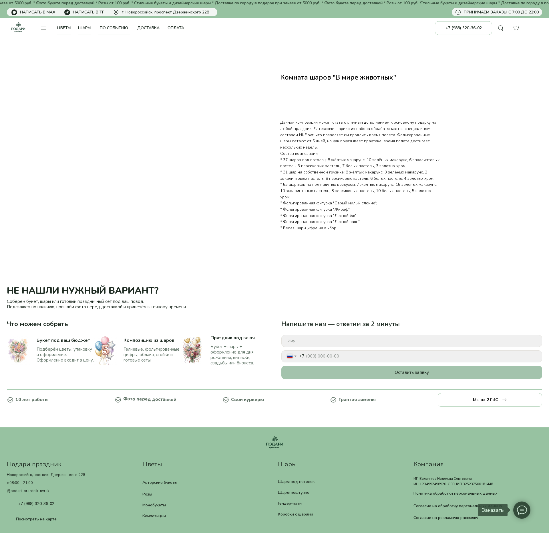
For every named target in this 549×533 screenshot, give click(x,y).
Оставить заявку (412, 372)
